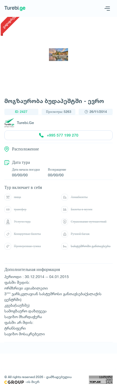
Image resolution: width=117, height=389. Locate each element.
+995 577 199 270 (62, 135)
